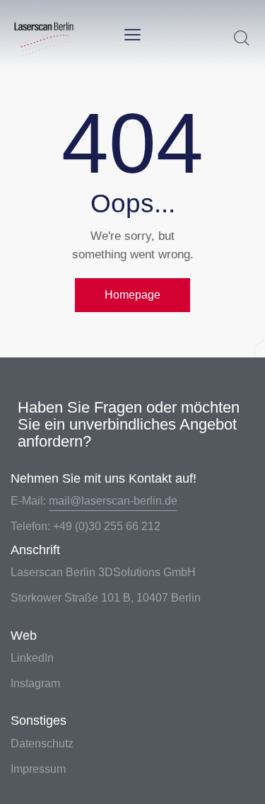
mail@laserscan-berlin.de (113, 501)
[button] (132, 34)
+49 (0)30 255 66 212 (106, 526)
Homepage (132, 295)
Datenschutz (42, 743)
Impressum (38, 769)
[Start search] (241, 37)
